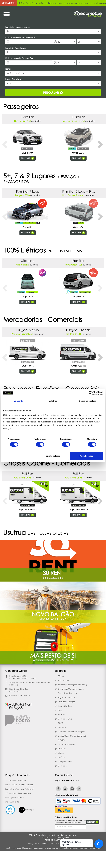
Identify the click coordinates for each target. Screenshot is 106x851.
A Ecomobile (63, 680)
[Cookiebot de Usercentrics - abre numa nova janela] (91, 393)
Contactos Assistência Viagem (71, 732)
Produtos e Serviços (66, 702)
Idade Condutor (13, 79)
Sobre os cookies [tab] (87, 401)
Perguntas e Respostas (67, 693)
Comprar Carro (65, 761)
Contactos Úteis (65, 719)
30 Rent (61, 676)
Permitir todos (86, 456)
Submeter (91, 822)
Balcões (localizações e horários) (72, 685)
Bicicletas (62, 727)
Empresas (62, 749)
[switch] (40, 444)
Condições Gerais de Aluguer (71, 689)
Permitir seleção (52, 456)
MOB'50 (61, 714)
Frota (7, 69)
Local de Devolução (15, 48)
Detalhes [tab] (53, 401)
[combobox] (53, 31)
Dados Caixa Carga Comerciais (72, 736)
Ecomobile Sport (65, 706)
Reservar (26, 158)
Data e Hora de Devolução (19, 58)
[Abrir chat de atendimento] (98, 843)
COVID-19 (62, 740)
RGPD (60, 723)
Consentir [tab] (18, 401)
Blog (60, 710)
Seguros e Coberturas (67, 697)
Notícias (61, 757)
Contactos (62, 766)
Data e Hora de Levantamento (20, 37)
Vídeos (61, 753)
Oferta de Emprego (66, 744)
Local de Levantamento (17, 27)
